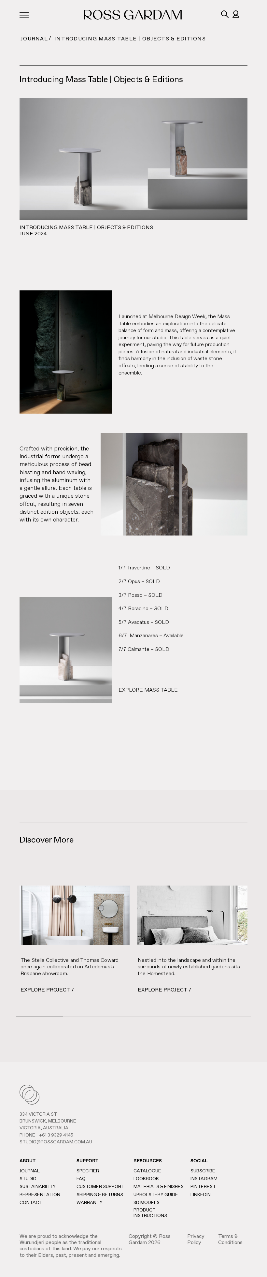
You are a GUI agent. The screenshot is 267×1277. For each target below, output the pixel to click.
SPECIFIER (88, 1171)
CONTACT (31, 1202)
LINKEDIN (200, 1195)
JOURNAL (34, 39)
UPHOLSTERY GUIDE (156, 1195)
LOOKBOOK (146, 1179)
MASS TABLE (161, 690)
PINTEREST (203, 1186)
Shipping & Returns (100, 1195)
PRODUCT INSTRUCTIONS (150, 1213)
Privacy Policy (195, 1239)
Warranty (90, 1202)
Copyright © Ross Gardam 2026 (150, 1239)
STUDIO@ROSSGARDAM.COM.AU (56, 1142)
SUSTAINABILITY (38, 1186)
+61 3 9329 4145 (56, 1135)
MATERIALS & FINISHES (159, 1186)
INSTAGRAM (204, 1179)
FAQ (81, 1179)
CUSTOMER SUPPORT (100, 1186)
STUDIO (28, 1179)
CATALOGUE (147, 1171)
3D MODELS (147, 1202)
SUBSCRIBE (202, 1171)
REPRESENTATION (40, 1195)
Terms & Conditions (230, 1239)
